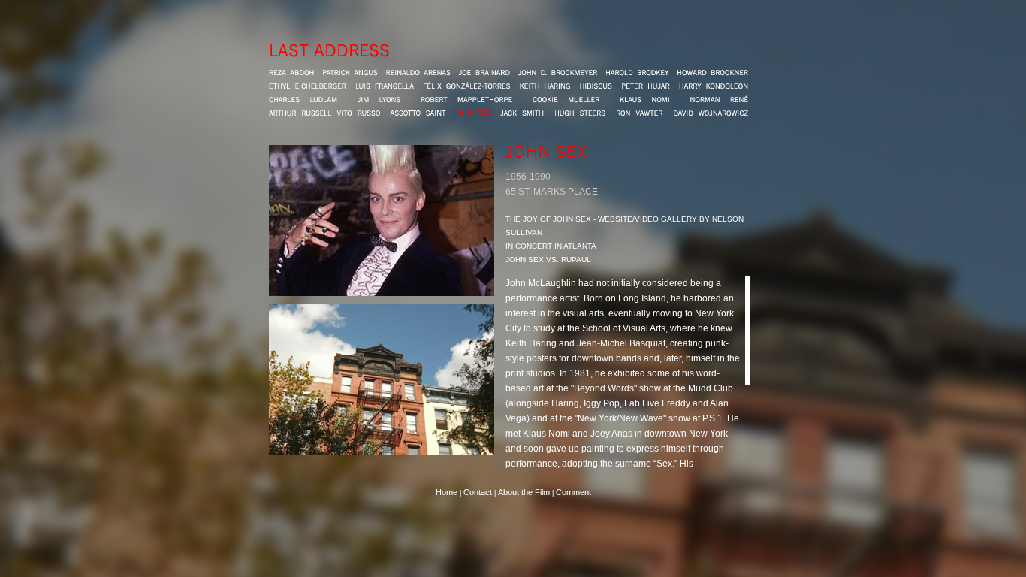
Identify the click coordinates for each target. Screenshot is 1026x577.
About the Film (525, 492)
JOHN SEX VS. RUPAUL (548, 259)
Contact (477, 492)
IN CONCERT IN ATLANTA (550, 246)
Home (446, 492)
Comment (573, 492)
